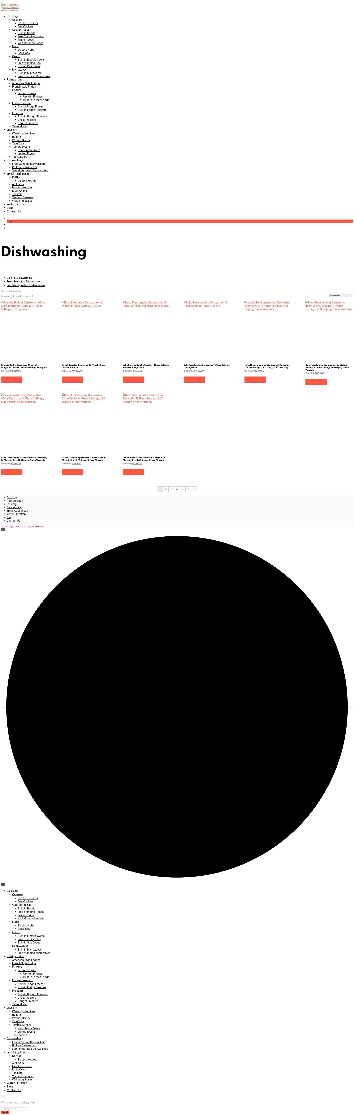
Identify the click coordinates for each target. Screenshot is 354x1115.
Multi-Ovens (19, 190)
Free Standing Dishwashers (28, 163)
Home (4, 291)
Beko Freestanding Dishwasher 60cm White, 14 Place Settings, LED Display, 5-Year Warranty (84, 458)
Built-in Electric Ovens (31, 59)
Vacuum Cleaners (22, 197)
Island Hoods (26, 39)
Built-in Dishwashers (24, 167)
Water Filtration (17, 204)
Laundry (12, 129)
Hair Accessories (22, 187)
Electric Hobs (26, 49)
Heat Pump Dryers (29, 150)
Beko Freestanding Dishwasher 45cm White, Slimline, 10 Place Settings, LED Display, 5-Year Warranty (327, 367)
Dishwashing (15, 160)
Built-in (16, 136)
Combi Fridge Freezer (31, 106)
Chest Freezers (27, 119)
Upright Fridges (32, 96)
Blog (10, 208)
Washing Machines (23, 133)
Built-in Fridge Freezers (32, 109)
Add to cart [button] (12, 379)
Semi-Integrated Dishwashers (30, 170)
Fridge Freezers (21, 103)
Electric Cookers (28, 23)
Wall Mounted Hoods (30, 43)
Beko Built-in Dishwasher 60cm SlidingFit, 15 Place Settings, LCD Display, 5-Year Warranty (144, 458)
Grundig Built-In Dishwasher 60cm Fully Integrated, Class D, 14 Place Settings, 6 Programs (24, 366)
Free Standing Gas (29, 62)
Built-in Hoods (26, 33)
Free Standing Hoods (31, 36)
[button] (7, 218)
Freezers (17, 113)
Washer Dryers (21, 140)
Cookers (17, 19)
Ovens (16, 56)
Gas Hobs (24, 52)
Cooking (12, 16)
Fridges (16, 89)
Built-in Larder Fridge (36, 99)
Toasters (17, 194)
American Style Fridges (26, 83)
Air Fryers (18, 184)
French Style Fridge (24, 86)
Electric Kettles (27, 180)
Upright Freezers (28, 123)
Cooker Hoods (20, 29)
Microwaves (19, 69)
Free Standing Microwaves (34, 76)
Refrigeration (15, 79)
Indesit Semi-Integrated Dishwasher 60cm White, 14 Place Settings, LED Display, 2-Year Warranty (267, 366)
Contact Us (14, 211)
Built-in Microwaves (29, 72)
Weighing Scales (22, 200)
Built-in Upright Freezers (33, 116)
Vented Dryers (26, 153)
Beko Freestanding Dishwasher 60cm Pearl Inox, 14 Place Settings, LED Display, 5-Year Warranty (24, 458)
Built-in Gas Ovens (29, 66)
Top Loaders (19, 156)
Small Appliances (18, 173)
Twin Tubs (18, 143)
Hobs (15, 46)
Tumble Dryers (21, 146)
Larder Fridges (27, 93)
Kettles (16, 177)
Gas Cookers (25, 26)
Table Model (19, 126)
